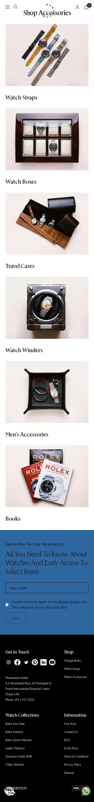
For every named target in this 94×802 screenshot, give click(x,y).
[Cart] (86, 7)
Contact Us (71, 732)
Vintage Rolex (72, 660)
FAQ (67, 740)
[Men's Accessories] (47, 392)
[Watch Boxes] (47, 139)
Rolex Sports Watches (18, 740)
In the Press (71, 748)
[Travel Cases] (47, 224)
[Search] (16, 7)
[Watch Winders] (47, 308)
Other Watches (14, 764)
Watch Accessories (75, 677)
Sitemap (69, 773)
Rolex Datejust (14, 732)
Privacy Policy (69, 602)
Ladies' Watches (15, 748)
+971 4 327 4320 (24, 699)
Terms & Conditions (76, 756)
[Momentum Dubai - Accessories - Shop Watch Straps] (47, 55)
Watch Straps (72, 669)
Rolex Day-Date (15, 723)
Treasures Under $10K (18, 756)
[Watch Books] (47, 476)
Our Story (70, 723)
